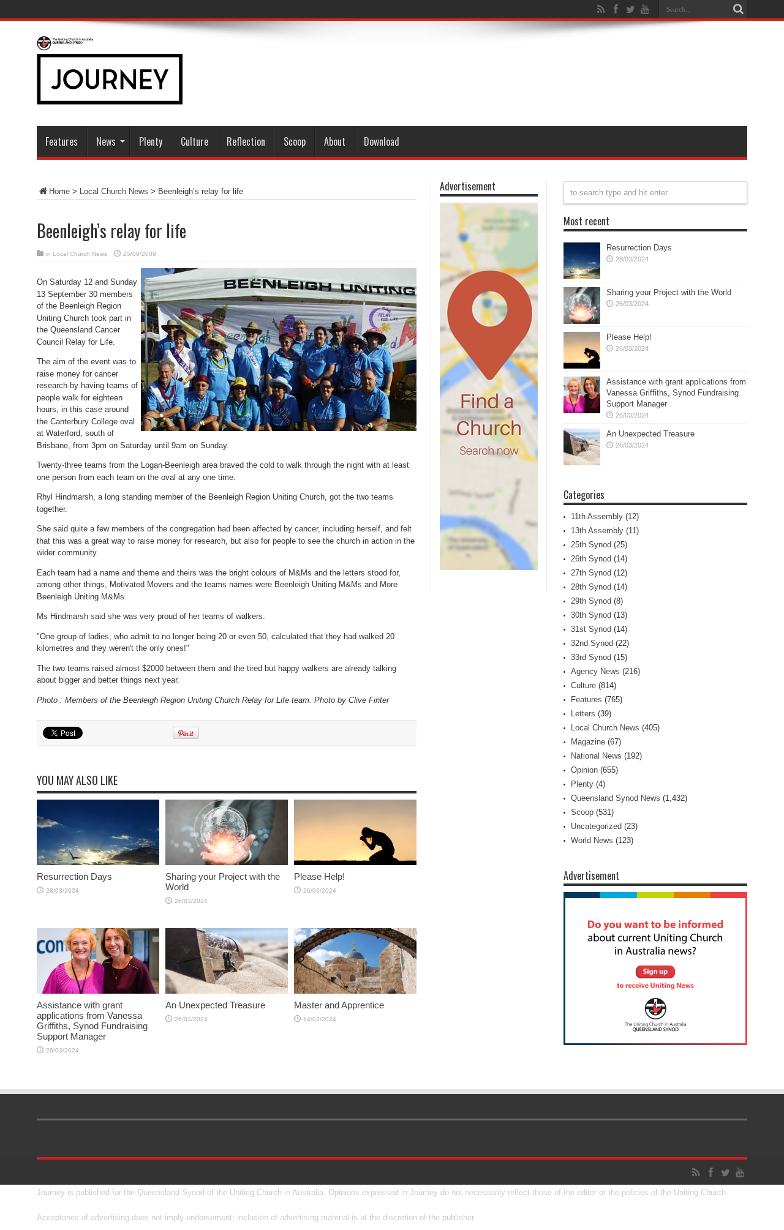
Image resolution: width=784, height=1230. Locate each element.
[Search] (738, 9)
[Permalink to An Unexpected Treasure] (226, 991)
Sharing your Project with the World (668, 292)
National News (596, 755)
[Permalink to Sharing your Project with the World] (226, 862)
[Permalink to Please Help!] (355, 862)
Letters (583, 713)
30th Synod (591, 615)
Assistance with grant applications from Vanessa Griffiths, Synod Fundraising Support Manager (92, 1020)
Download (381, 141)
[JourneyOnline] (110, 95)
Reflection (246, 141)
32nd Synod (592, 643)
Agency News (595, 671)
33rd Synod (591, 657)
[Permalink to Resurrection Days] (98, 862)
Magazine (588, 741)
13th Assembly (597, 530)
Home (59, 191)
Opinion (584, 769)
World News (592, 840)
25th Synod (591, 544)
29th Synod (591, 601)
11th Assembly (597, 516)
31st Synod (591, 629)
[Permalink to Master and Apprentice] (355, 991)
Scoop (295, 141)
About (334, 141)
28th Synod (591, 586)
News (106, 141)
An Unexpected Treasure (215, 1005)
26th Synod (591, 558)
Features (61, 141)
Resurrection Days (74, 876)
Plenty (150, 141)
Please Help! (319, 876)
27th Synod (591, 572)
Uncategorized (596, 826)
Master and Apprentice (339, 1005)
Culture (194, 141)
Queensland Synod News (615, 798)
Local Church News (114, 191)
